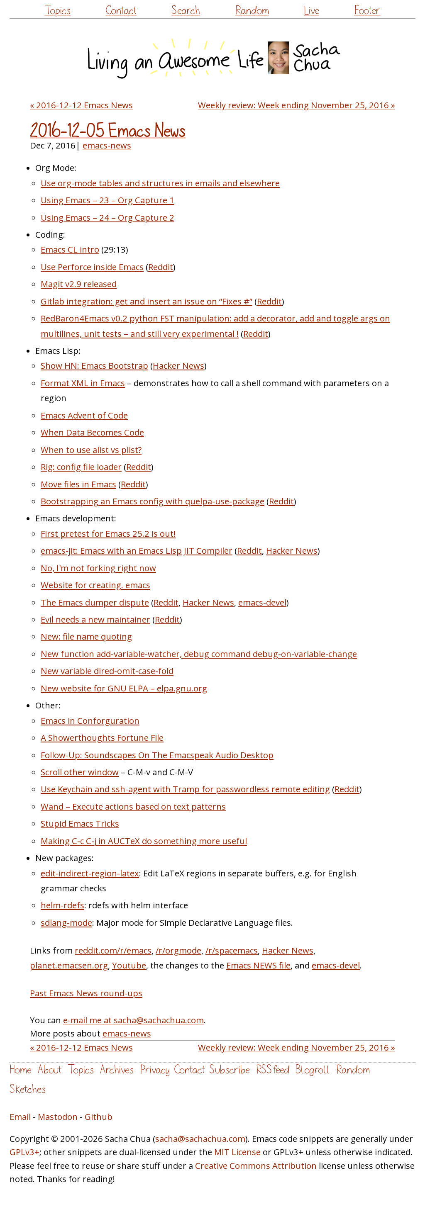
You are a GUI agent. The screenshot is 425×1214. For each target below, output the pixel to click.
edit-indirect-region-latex (90, 873)
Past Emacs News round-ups (86, 993)
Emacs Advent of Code (84, 415)
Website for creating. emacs (95, 585)
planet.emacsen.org (69, 965)
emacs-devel (262, 602)
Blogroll (313, 1069)
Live (311, 10)
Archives (117, 1069)
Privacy (155, 1069)
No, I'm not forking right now (98, 568)
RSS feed (272, 1069)
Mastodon (58, 1116)
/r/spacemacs (231, 950)
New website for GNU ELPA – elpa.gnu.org (124, 688)
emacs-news (107, 145)
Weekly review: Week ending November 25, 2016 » (296, 105)
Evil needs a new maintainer (95, 619)
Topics (57, 10)
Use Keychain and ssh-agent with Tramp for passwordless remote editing (185, 789)
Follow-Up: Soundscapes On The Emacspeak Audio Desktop (157, 755)
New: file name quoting (86, 636)
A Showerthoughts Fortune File (102, 737)
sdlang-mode (66, 922)
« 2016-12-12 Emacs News (81, 105)
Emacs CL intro (70, 249)
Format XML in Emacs (83, 383)
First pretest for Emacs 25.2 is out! (108, 533)
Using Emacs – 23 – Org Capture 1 (107, 200)
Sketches (28, 1089)
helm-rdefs (62, 905)
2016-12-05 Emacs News (108, 131)
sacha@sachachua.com (200, 1138)
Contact (121, 10)
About (49, 1069)
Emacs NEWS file (258, 965)
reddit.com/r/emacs (113, 950)
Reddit (160, 266)
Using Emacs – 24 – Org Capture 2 (107, 217)
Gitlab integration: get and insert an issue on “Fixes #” (146, 301)
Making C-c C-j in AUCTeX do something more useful (144, 841)
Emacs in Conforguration (90, 720)
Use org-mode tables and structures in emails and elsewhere (160, 183)
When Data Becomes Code (92, 432)
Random (252, 10)
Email (20, 1116)
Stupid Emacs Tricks (80, 823)
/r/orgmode (178, 950)
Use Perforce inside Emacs (92, 266)
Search (185, 10)
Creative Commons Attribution (256, 1165)
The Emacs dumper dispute (95, 602)
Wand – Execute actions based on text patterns (133, 806)
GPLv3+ (24, 1152)
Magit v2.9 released (79, 284)
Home (21, 1069)
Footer (367, 10)
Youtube (129, 965)
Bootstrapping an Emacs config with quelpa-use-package (152, 501)
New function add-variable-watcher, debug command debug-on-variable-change (199, 653)
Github (98, 1116)
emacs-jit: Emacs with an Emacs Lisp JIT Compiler (136, 550)
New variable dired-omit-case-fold (107, 670)
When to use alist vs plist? (91, 449)
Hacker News (178, 365)
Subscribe (229, 1069)
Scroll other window (80, 772)
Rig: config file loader (81, 466)
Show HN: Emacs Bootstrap (94, 365)
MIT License (237, 1152)
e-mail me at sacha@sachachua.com (133, 1020)
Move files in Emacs (78, 484)
